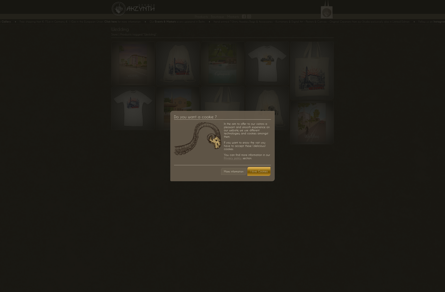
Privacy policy (233, 158)
